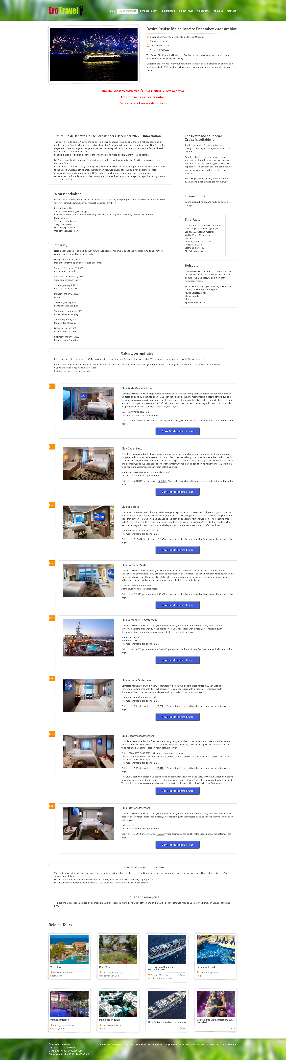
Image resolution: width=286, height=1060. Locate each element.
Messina (163, 975)
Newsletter (231, 1044)
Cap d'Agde (108, 972)
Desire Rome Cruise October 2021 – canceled (215, 1021)
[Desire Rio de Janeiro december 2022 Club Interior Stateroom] (88, 823)
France (118, 972)
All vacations (197, 1044)
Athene (154, 975)
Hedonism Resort (206, 967)
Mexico (117, 1025)
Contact (210, 1044)
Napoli (151, 978)
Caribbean (205, 972)
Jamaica (215, 972)
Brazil (176, 36)
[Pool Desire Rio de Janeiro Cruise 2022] (88, 637)
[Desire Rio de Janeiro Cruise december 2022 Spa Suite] (88, 522)
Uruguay (199, 36)
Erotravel (104, 1044)
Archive (220, 1044)
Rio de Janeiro (187, 36)
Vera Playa (56, 967)
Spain (53, 975)
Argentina (168, 36)
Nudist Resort (155, 1044)
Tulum (102, 1028)
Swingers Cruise (120, 1044)
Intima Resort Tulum (109, 1019)
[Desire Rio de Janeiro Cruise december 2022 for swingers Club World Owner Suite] (88, 403)
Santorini (159, 978)
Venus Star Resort (59, 1019)
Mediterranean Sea (63, 972)
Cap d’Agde (105, 967)
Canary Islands (60, 1025)
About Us (184, 1044)
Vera (59, 975)
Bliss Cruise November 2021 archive (167, 1022)
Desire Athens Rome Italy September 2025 (161, 968)
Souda (168, 978)
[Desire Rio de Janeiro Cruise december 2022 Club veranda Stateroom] (88, 695)
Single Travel (170, 1044)
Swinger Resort (138, 1044)
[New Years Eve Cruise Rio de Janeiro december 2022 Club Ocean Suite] (88, 463)
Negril (199, 975)
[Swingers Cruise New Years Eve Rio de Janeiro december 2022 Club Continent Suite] (88, 580)
